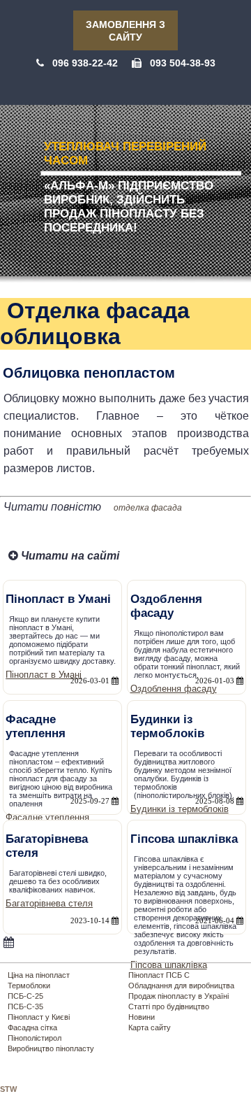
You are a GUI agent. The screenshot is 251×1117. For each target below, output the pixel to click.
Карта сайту (149, 1027)
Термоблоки (29, 985)
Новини (141, 1017)
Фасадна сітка (32, 1027)
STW (8, 1089)
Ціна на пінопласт (39, 975)
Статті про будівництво (168, 1006)
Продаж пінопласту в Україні (178, 996)
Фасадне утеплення (47, 817)
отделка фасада (148, 508)
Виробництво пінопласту (51, 1048)
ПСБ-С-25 (25, 996)
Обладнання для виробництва (181, 985)
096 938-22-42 (85, 63)
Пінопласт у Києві (39, 1017)
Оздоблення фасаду (173, 688)
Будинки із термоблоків (179, 809)
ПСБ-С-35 (25, 1006)
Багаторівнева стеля (49, 903)
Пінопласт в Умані (44, 674)
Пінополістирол (34, 1038)
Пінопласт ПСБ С (159, 975)
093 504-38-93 (182, 63)
